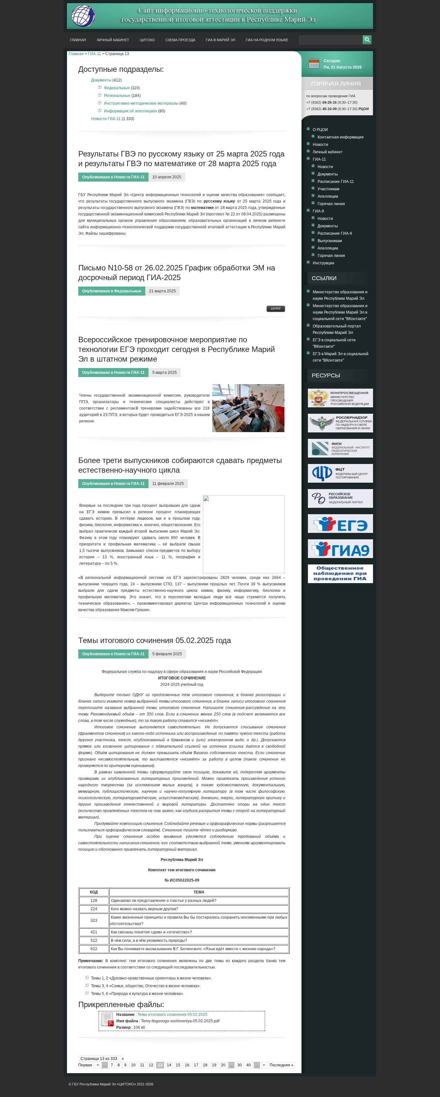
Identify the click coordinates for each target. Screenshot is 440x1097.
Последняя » (281, 1065)
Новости (320, 144)
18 (205, 1065)
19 (214, 1065)
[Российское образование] (340, 506)
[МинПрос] (340, 406)
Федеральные (117, 88)
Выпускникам (330, 241)
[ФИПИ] (340, 456)
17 (196, 1065)
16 (187, 1065)
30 (239, 1065)
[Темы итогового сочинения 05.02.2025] (107, 1026)
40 (248, 1065)
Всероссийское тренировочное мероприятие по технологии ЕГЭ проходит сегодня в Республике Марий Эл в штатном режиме (176, 349)
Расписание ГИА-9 (335, 233)
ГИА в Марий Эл (220, 40)
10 (133, 1065)
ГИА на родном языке (267, 40)
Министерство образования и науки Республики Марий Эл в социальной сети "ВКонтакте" (340, 312)
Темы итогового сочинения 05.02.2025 (172, 1014)
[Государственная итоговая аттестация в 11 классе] (340, 531)
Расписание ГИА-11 (336, 181)
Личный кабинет (113, 40)
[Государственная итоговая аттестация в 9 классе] (340, 556)
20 (223, 1065)
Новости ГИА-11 (106, 119)
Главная (78, 40)
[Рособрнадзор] (340, 431)
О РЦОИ (320, 130)
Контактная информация (341, 137)
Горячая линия (331, 204)
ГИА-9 (318, 211)
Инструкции (323, 263)
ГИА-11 (94, 54)
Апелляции (328, 196)
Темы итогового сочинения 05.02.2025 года (154, 640)
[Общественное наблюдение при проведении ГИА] (340, 573)
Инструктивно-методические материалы (141, 103)
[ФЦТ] (340, 481)
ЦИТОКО (147, 40)
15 (178, 1065)
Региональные (117, 95)
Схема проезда (180, 40)
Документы (101, 80)
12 (151, 1065)
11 (142, 1065)
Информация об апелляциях (130, 111)
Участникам (328, 189)
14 (169, 1065)
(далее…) (275, 309)
